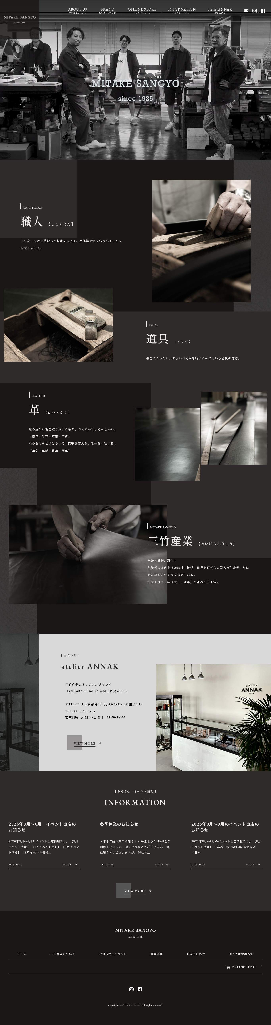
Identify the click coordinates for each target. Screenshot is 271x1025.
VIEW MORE (84, 743)
